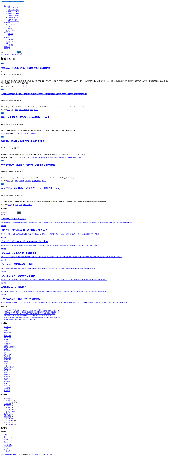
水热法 (6, 349)
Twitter (12, 54)
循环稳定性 (7, 359)
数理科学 (7, 47)
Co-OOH (17, 157)
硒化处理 (78, 157)
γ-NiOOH (21, 181)
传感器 (6, 378)
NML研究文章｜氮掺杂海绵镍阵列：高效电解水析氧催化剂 (28, 165)
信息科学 (7, 32)
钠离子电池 (7, 336)
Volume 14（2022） (13, 10)
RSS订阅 (16, 54)
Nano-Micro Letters (18, 1)
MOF (5, 352)
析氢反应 (7, 389)
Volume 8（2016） (13, 21)
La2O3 (17, 133)
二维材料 (7, 387)
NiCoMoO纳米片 (24, 110)
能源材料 (10, 41)
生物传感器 (7, 385)
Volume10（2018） (13, 17)
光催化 (6, 330)
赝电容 (6, 372)
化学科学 (7, 23)
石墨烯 (6, 329)
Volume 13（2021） (13, 11)
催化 (9, 26)
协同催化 (28, 157)
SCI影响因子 (8, 446)
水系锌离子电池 (9, 367)
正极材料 (7, 381)
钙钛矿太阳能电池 (9, 347)
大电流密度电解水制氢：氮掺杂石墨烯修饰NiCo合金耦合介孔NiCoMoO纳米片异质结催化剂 (44, 93)
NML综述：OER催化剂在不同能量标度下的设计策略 (25, 68)
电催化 (44, 181)
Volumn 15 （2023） (14, 8)
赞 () (9, 86)
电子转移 (71, 157)
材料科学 (7, 37)
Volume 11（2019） (13, 15)
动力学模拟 (11, 24)
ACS (5, 435)
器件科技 (10, 34)
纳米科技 (10, 35)
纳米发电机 (7, 354)
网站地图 (35, 454)
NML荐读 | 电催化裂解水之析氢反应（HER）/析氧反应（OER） (31, 188)
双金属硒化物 (36, 157)
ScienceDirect (8, 444)
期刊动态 (7, 415)
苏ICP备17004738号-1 (45, 454)
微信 (21, 54)
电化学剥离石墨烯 (61, 157)
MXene (6, 334)
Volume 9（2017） (13, 19)
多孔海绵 (28, 181)
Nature (6, 439)
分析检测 (10, 45)
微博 (2, 54)
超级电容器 (7, 327)
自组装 (6, 371)
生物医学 (7, 43)
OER (16, 86)
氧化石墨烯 (7, 369)
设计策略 (26, 86)
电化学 (10, 28)
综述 (20, 86)
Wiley (5, 449)
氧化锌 (6, 383)
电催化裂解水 (27, 205)
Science (6, 442)
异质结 (6, 341)
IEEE (5, 436)
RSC (5, 441)
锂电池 (6, 361)
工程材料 (10, 39)
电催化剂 (26, 133)
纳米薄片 (33, 133)
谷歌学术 (7, 451)
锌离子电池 (7, 358)
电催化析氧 (51, 157)
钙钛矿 (6, 339)
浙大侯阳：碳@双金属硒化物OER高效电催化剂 (23, 141)
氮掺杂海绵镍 (36, 181)
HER (16, 110)
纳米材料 (7, 356)
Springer (6, 448)
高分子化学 (11, 30)
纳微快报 (7, 48)
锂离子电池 (7, 332)
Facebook (6, 54)
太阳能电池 (7, 337)
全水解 (36, 110)
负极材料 (7, 350)
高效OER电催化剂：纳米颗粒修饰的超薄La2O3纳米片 (26, 117)
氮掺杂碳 (44, 157)
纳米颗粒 (7, 374)
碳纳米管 (7, 343)
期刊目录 (7, 6)
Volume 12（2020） (13, 13)
